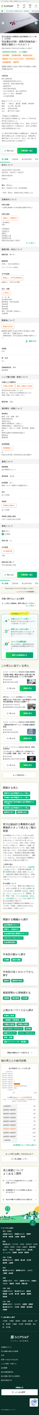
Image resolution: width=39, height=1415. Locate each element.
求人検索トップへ (21, 1159)
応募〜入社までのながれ (9, 1359)
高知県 (5, 1296)
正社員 (12, 476)
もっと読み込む (19, 775)
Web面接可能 (6, 62)
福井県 (5, 1263)
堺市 (15, 1281)
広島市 (10, 1291)
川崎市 (11, 1250)
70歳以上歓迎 (9, 1024)
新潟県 (5, 1260)
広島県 (5, 1291)
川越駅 (14, 1324)
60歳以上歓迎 (9, 1015)
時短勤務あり (7, 448)
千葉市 (23, 1250)
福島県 (23, 1236)
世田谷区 (29, 1244)
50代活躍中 (5, 55)
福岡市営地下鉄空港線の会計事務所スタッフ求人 (19, 802)
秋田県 (11, 1236)
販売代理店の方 (6, 1380)
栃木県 (20, 1252)
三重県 (5, 1273)
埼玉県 (30, 1250)
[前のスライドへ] (3, 23)
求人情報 (5, 159)
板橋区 (24, 1247)
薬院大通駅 (16, 960)
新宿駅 (8, 1324)
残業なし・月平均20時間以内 (12, 278)
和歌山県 (24, 1283)
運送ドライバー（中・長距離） (15, 1042)
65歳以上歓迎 (23, 1024)
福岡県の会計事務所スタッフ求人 (16, 808)
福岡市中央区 (17, 980)
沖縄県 (5, 1310)
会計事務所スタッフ (9, 469)
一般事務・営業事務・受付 (14, 1020)
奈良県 (17, 1283)
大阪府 (5, 1281)
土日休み (6, 293)
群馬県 (26, 1252)
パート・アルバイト (13, 893)
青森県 (28, 1234)
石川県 (29, 1260)
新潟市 (10, 1260)
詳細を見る (28, 688)
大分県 (24, 998)
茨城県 (14, 1252)
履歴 (24, 7)
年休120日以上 (30, 59)
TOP (2, 1355)
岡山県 (17, 1291)
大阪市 (10, 1281)
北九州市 (17, 1304)
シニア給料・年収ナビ (9, 1364)
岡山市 (22, 1291)
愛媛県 (29, 1294)
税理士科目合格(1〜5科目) (11, 240)
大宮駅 (5, 1321)
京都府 (33, 1281)
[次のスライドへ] (36, 23)
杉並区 (35, 1244)
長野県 (17, 1260)
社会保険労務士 (10, 942)
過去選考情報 (27, 159)
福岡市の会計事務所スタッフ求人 (16, 793)
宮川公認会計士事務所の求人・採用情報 (17, 11)
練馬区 (6, 1247)
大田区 (22, 1244)
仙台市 (22, 1234)
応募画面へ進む (27, 151)
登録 (30, 7)
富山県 (23, 1260)
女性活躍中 (10, 898)
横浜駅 (30, 1321)
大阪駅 (24, 1321)
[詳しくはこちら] (19, 681)
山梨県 (11, 1263)
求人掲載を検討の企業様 (9, 1351)
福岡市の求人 (9, 812)
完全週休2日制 (16, 55)
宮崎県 (23, 1307)
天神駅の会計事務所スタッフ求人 (16, 797)
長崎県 (30, 1304)
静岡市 (23, 1270)
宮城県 (17, 1234)
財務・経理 (8, 1037)
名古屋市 (11, 1270)
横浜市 (5, 1250)
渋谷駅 (21, 1324)
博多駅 (17, 1321)
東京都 (5, 1244)
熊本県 (5, 1307)
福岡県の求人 (22, 812)
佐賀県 (24, 1304)
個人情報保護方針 (7, 1372)
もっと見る (30, 243)
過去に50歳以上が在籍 (24, 386)
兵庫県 (22, 1281)
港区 (9, 1244)
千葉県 (18, 1250)
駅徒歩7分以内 (27, 55)
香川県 (17, 1294)
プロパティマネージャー (13, 938)
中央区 (14, 66)
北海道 (5, 1234)
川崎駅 (11, 1321)
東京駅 (8, 1327)
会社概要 (4, 1368)
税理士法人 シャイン (9, 697)
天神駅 (4, 69)
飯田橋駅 (28, 1324)
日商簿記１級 (6, 236)
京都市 (5, 1283)
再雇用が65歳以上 (9, 505)
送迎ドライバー (10, 1033)
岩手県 (5, 1236)
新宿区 (12, 1247)
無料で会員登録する (19, 655)
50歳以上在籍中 (8, 386)
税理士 (4, 233)
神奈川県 (32, 1247)
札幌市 (10, 1234)
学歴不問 (16, 62)
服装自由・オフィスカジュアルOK (12, 59)
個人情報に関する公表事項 (10, 1376)
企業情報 (15, 159)
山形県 (17, 1236)
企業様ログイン (6, 1347)
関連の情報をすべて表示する (18, 1053)
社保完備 (24, 896)
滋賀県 (11, 1283)
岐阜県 (11, 1273)
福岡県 (4, 66)
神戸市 (27, 1281)
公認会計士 (5, 231)
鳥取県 (28, 1291)
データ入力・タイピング (13, 1029)
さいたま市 (6, 1252)
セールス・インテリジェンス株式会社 (13, 672)
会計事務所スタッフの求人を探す (24, 1145)
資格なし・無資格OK (10, 218)
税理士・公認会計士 (11, 929)
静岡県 (18, 1270)
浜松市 (30, 1270)
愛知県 (5, 1270)
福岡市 (9, 66)
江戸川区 (15, 1244)
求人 (18, 7)
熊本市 (10, 1307)
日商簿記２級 (6, 238)
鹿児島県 (15, 998)
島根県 (5, 1294)
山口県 (11, 1294)
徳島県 (23, 1294)
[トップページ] (2, 11)
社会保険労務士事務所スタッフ (15, 933)
